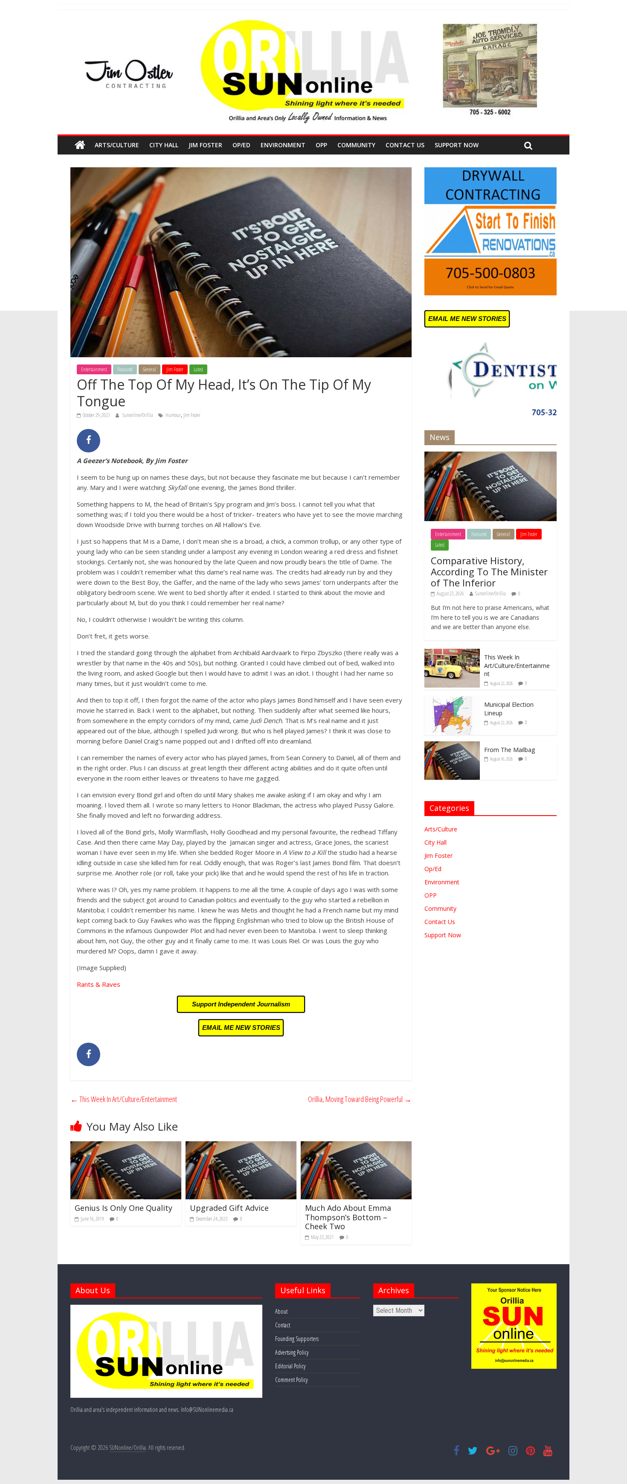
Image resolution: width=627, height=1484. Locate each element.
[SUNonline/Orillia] (80, 145)
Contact (282, 1325)
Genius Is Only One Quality (123, 1208)
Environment (283, 145)
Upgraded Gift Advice (229, 1208)
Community (356, 145)
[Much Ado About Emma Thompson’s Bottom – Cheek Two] (356, 1146)
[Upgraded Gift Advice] (241, 1146)
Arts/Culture (117, 145)
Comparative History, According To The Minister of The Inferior (489, 571)
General (149, 369)
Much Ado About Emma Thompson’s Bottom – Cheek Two (348, 1217)
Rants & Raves (98, 984)
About (281, 1311)
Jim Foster (205, 145)
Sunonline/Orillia (138, 415)
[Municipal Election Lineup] (452, 701)
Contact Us (405, 145)
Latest (198, 369)
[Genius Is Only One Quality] (125, 1146)
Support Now (457, 145)
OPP (321, 145)
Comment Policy (291, 1380)
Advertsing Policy (291, 1352)
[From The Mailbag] (452, 746)
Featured (125, 369)
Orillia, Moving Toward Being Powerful (360, 1099)
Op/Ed (241, 145)
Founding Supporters (297, 1339)
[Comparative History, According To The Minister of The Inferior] (490, 456)
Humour (173, 415)
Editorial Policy (290, 1366)
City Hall (163, 145)
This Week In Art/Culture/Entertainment (123, 1099)
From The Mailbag (509, 750)
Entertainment (94, 369)
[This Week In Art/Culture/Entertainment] (452, 653)
